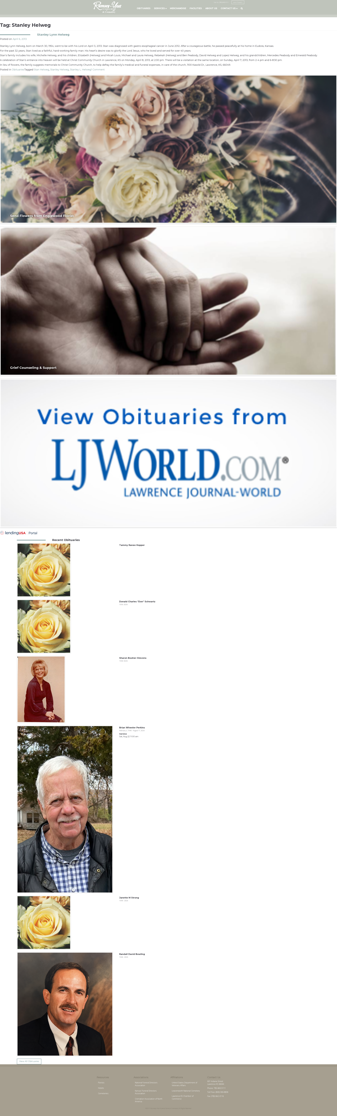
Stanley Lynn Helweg (53, 34)
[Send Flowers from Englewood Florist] (168, 149)
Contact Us (228, 8)
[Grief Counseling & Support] (168, 300)
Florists (101, 1082)
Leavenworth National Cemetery (186, 1090)
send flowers (237, 2)
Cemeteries (103, 1093)
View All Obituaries (29, 1061)
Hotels (101, 1088)
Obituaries (143, 8)
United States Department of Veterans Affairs (184, 1084)
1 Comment (98, 69)
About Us (211, 8)
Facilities (196, 8)
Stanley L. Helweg (80, 69)
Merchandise (178, 8)
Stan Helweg (41, 69)
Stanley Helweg (59, 69)
